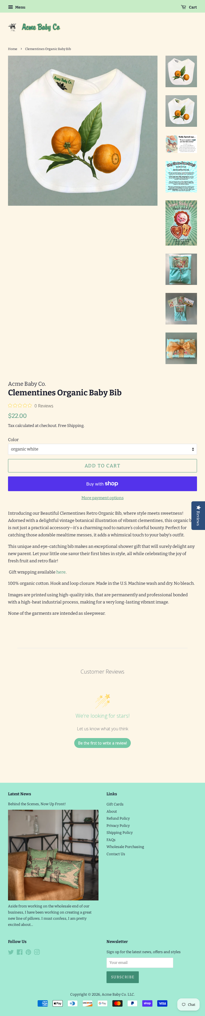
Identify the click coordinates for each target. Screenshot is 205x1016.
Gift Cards (115, 804)
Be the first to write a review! (102, 743)
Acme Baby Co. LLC (118, 994)
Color (13, 439)
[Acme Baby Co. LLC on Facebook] (20, 953)
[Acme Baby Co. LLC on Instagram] (37, 953)
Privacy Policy (118, 825)
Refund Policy (118, 818)
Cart (192, 7)
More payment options (102, 497)
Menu (19, 7)
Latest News (19, 794)
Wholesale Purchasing (125, 847)
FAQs (111, 840)
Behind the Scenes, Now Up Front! (37, 804)
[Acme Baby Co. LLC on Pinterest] (28, 953)
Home (12, 49)
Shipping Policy (120, 832)
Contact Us (116, 854)
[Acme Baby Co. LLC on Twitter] (11, 953)
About (112, 811)
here (61, 572)
